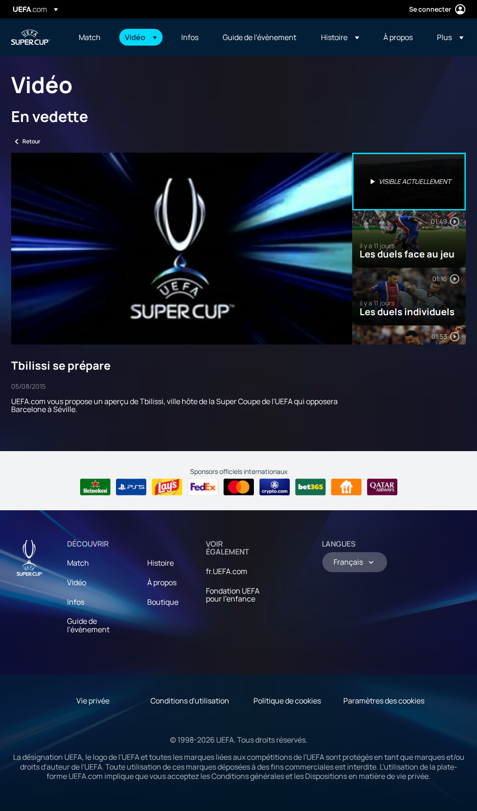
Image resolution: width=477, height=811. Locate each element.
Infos (75, 602)
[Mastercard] (239, 487)
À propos (162, 582)
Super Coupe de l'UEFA (30, 37)
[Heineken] (95, 487)
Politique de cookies (287, 701)
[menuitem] (90, 37)
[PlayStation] (131, 487)
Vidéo (76, 582)
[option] (409, 181)
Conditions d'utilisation (189, 701)
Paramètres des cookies (383, 701)
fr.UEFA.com (226, 571)
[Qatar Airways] (382, 487)
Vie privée (92, 701)
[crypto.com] (274, 487)
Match (78, 563)
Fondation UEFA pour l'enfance (232, 595)
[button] (141, 37)
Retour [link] (31, 141)
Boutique (162, 602)
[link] (90, 37)
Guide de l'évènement (88, 625)
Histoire (160, 563)
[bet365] (310, 487)
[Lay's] (167, 487)
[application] (181, 249)
